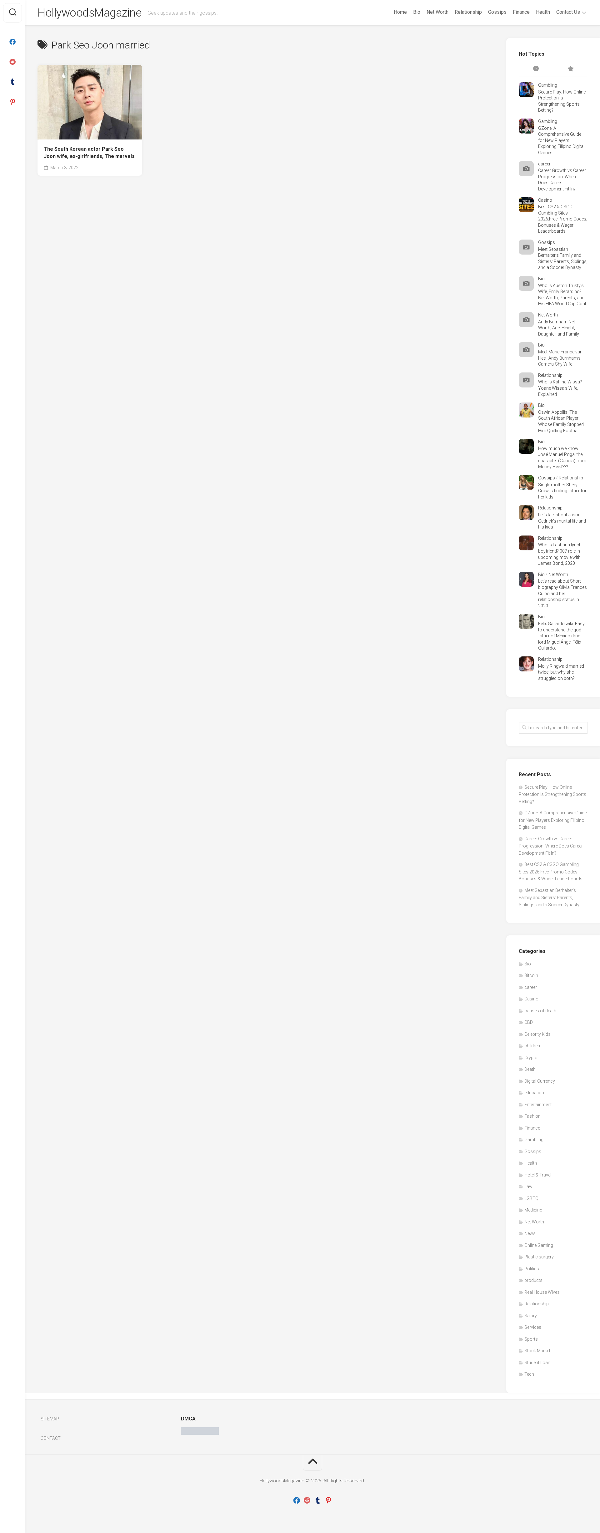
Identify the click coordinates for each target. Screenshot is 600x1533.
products (533, 1280)
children (532, 1045)
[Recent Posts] (536, 69)
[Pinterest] (12, 102)
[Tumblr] (12, 82)
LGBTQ (531, 1198)
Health (543, 12)
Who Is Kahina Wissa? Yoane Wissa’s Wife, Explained (560, 388)
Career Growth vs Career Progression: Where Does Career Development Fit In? (551, 846)
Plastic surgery (539, 1256)
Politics (531, 1268)
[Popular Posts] (570, 69)
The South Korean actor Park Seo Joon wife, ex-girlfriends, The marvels (89, 152)
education (534, 1092)
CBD (528, 1022)
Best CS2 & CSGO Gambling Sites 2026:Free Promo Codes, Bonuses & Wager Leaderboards (562, 219)
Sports (531, 1339)
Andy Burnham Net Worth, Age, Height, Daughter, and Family (558, 327)
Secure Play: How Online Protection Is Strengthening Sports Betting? (552, 794)
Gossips (497, 12)
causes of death (540, 1010)
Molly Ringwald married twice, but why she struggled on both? (561, 672)
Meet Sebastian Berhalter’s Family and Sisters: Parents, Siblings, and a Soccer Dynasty (549, 897)
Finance (521, 12)
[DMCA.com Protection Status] (200, 1433)
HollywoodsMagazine (89, 12)
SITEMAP (50, 1418)
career (544, 163)
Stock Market (537, 1350)
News (530, 1233)
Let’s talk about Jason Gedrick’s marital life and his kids (562, 520)
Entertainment (538, 1104)
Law (528, 1186)
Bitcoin (531, 975)
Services (532, 1327)
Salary (530, 1315)
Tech (529, 1374)
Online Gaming (538, 1245)
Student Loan (537, 1362)
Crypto (531, 1057)
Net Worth (437, 12)
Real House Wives (542, 1292)
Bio (416, 12)
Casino (545, 200)
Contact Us (568, 12)
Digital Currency (539, 1081)
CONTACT (51, 1438)
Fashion (532, 1116)
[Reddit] (12, 62)
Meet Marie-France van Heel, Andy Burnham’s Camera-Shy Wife (560, 358)
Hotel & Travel (537, 1174)
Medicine (533, 1209)
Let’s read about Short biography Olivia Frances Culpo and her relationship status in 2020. (562, 593)
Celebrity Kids (537, 1034)
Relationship (468, 12)
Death (530, 1069)
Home (400, 12)
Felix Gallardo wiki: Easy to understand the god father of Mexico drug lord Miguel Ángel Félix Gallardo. (561, 635)
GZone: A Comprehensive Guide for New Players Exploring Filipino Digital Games (561, 140)
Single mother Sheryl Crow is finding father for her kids (562, 490)
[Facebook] (12, 42)
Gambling (547, 85)
